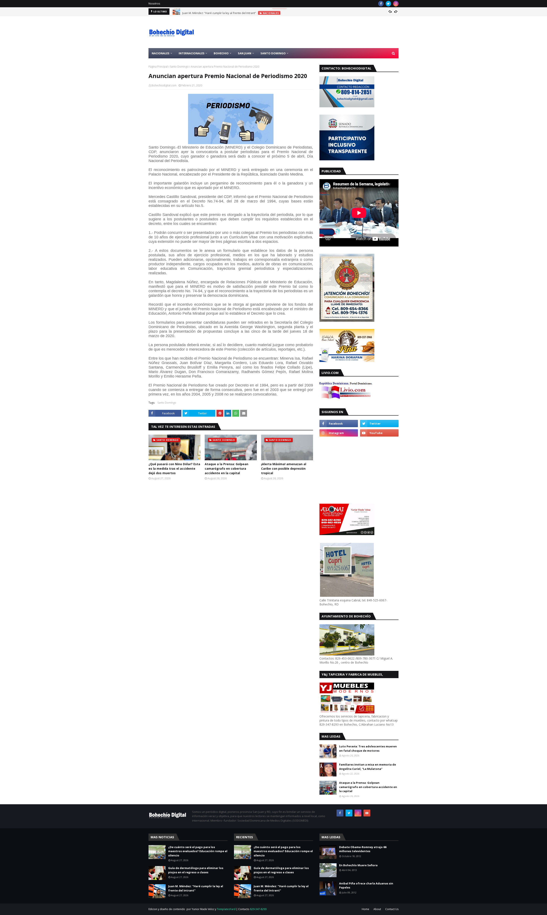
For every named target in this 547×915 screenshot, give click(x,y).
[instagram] (395, 3)
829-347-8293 (258, 909)
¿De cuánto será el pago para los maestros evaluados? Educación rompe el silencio (197, 851)
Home (365, 909)
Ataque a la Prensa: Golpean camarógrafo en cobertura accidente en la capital (226, 468)
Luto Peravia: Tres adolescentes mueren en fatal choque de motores (368, 748)
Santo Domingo (179, 66)
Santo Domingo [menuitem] (273, 53)
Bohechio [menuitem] (221, 53)
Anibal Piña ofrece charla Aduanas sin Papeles (366, 885)
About (377, 909)
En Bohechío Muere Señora (358, 865)
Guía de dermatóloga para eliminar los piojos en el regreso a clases (195, 870)
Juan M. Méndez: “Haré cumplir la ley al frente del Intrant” (219, 11)
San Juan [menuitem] (244, 53)
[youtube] (379, 433)
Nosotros (154, 3)
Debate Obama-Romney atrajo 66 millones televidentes (362, 849)
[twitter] (388, 3)
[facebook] (381, 3)
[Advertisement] (320, 32)
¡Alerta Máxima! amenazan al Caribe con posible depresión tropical (283, 468)
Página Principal (158, 66)
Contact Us (391, 909)
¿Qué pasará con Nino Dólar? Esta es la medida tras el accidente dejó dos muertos (174, 468)
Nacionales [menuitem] (160, 53)
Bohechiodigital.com (163, 85)
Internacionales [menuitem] (191, 53)
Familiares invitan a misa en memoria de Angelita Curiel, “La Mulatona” (367, 767)
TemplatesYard (226, 909)
